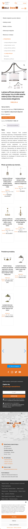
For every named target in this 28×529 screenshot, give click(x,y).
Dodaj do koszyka (7, 238)
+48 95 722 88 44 (8, 463)
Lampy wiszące (9, 53)
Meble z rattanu (7, 26)
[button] (26, 502)
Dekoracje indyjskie (8, 30)
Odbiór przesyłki (20, 488)
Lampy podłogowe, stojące (10, 42)
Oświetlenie (7, 39)
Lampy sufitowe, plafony (9, 48)
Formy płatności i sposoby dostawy (9, 488)
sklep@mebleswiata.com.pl (10, 469)
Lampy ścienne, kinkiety (9, 50)
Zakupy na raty (5, 491)
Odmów (14, 520)
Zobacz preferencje (14, 524)
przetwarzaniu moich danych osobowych (16, 400)
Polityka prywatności (17, 527)
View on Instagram (14, 366)
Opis (4, 125)
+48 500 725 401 (8, 461)
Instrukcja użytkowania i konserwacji (17, 483)
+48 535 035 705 (8, 459)
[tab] (4, 125)
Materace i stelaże (8, 35)
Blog (3, 493)
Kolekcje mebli (7, 22)
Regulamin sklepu (5, 483)
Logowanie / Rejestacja (9, 493)
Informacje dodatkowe (13, 125)
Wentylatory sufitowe (9, 59)
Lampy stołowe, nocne (9, 45)
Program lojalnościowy (6, 486)
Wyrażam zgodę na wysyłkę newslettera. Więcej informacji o (13, 399)
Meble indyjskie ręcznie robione (12, 18)
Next (25, 72)
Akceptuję (14, 516)
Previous (2, 72)
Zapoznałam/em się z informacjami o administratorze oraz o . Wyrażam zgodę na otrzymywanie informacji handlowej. (13, 405)
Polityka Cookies (10, 527)
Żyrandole (6, 56)
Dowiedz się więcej (7, 200)
